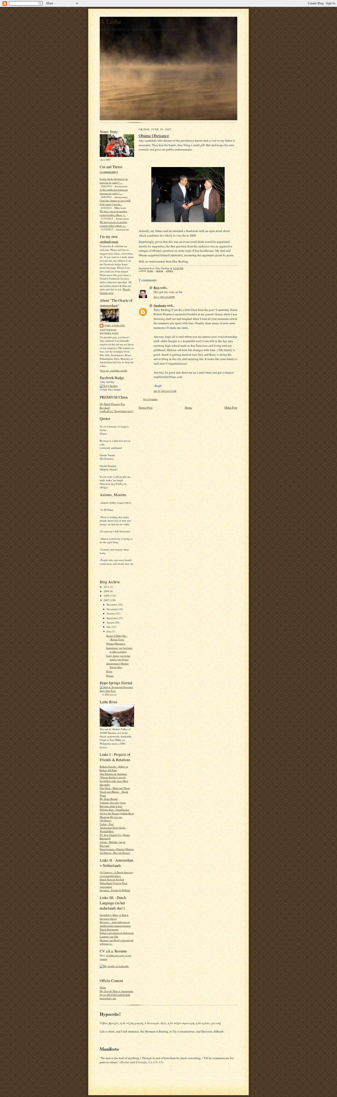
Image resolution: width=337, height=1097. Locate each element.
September (113, 618)
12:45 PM (178, 268)
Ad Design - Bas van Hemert (115, 852)
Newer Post (145, 407)
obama (159, 271)
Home (188, 407)
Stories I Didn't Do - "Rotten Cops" (116, 637)
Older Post (230, 407)
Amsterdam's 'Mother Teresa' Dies (117, 665)
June (109, 631)
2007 (107, 600)
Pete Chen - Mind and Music (115, 788)
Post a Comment (150, 399)
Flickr (103, 987)
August (111, 622)
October (111, 613)
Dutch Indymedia (109, 929)
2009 (107, 591)
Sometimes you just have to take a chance (119, 649)
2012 (107, 587)
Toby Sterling (114, 325)
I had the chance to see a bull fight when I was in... (115, 202)
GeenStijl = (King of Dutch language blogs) (114, 916)
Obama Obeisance (115, 643)
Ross (157, 287)
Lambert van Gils (109, 936)
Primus (109, 675)
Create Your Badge (110, 389)
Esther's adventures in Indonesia (117, 933)
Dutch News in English (112, 879)
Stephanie (160, 305)
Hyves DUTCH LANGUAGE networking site (115, 996)
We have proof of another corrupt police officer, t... (113, 213)
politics (169, 271)
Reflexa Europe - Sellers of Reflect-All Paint (114, 768)
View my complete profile (113, 370)
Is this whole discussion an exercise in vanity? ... (114, 180)
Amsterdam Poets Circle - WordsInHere (113, 829)
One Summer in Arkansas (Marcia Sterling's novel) (113, 775)
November (113, 609)
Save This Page (108, 690)
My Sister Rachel (109, 799)
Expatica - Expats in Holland (115, 890)
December (112, 604)
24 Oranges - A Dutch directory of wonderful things (116, 874)
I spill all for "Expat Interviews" (117, 411)
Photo (109, 671)
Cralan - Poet (106, 824)
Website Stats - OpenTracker (114, 809)
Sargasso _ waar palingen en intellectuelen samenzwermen (115, 923)
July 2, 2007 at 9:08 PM (164, 297)
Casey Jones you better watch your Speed (118, 657)
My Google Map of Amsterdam (116, 991)
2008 (107, 595)
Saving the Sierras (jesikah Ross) (117, 813)
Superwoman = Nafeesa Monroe (117, 849)
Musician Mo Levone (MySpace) (111, 818)
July (109, 626)
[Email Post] (185, 268)
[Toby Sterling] (109, 386)
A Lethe (111, 21)
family (150, 271)
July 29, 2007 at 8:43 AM (165, 391)
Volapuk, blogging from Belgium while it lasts (113, 804)
